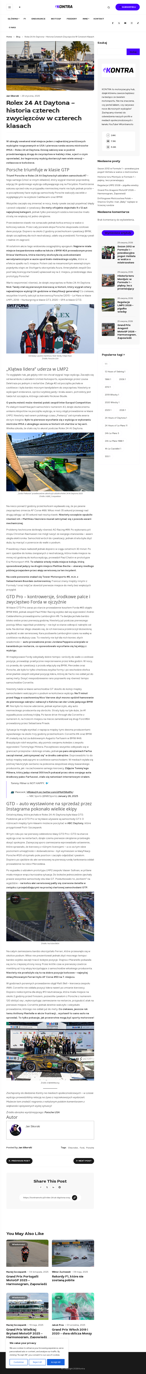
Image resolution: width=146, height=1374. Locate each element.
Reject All (37, 1362)
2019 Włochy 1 (112, 394)
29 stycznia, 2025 (31, 96)
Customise (19, 1362)
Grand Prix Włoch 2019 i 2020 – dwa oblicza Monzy (72, 1331)
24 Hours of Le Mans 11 (116, 425)
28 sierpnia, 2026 (125, 298)
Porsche (90, 1148)
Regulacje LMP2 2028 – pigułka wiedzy (118, 185)
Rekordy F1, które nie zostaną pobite (67, 1278)
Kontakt (99, 18)
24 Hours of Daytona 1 (116, 418)
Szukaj (102, 42)
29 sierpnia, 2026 (125, 242)
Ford (82, 1148)
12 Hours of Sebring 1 (115, 371)
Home (9, 37)
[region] (37, 1353)
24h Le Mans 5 (112, 433)
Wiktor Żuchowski (61, 1272)
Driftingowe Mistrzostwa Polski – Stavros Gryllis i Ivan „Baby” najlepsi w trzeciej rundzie (118, 202)
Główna (13, 18)
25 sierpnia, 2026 (125, 321)
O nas (12, 27)
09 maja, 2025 (80, 1272)
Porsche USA (52, 1112)
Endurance (38, 18)
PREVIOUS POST (21, 1160)
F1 (25, 18)
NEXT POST (85, 1160)
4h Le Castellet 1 (113, 448)
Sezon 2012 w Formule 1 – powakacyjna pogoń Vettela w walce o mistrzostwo (118, 170)
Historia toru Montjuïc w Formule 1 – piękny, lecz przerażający (117, 178)
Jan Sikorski (12, 96)
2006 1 (122, 379)
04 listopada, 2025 (38, 1272)
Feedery (72, 18)
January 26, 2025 (68, 796)
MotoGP (56, 18)
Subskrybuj (129, 7)
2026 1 (122, 410)
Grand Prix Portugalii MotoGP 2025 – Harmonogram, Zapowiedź (26, 1280)
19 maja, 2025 (36, 1325)
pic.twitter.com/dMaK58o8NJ (55, 792)
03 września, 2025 (76, 1325)
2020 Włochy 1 (112, 402)
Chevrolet (73, 1148)
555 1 (107, 456)
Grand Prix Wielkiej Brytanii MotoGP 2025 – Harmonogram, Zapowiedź (26, 1333)
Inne (85, 18)
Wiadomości (18, 1244)
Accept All (55, 1362)
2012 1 (108, 387)
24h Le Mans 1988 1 (114, 441)
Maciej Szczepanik (16, 1272)
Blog (18, 37)
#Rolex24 (32, 792)
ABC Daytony (75, 823)
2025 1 (108, 410)
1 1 (106, 364)
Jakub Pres (58, 1325)
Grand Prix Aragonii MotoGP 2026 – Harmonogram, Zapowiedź (117, 192)
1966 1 (108, 379)
